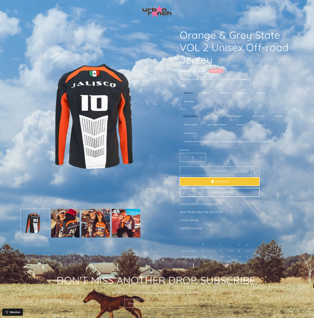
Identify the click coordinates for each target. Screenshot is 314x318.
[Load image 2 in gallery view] (65, 223)
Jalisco (280, 116)
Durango (214, 116)
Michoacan (193, 125)
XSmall (190, 93)
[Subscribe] (185, 303)
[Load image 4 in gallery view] (126, 223)
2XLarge (191, 102)
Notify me (222, 181)
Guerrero (260, 116)
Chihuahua (193, 116)
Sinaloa (244, 125)
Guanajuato (237, 116)
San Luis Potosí (219, 125)
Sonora (262, 125)
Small (208, 93)
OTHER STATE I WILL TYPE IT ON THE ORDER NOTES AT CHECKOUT (229, 142)
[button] (8, 11)
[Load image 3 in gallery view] (95, 223)
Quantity (184, 149)
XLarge (262, 93)
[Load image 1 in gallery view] (35, 223)
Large (245, 93)
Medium (227, 93)
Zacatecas (192, 134)
